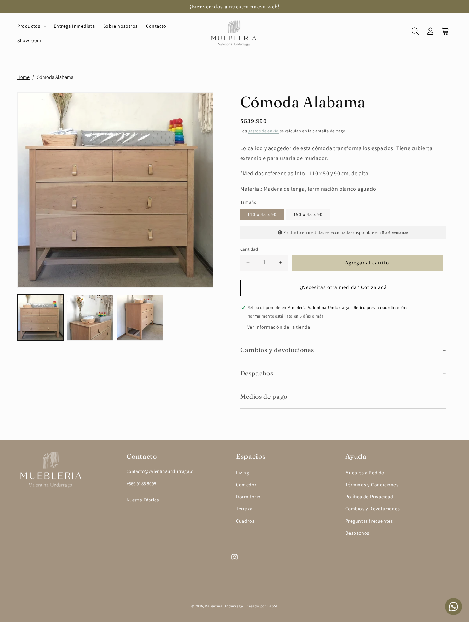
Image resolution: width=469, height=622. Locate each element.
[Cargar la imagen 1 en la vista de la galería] (40, 318)
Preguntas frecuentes (369, 521)
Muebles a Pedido (365, 472)
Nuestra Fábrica (143, 500)
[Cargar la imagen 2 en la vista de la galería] (90, 318)
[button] (31, 26)
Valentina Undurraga (224, 606)
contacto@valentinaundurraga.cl (161, 471)
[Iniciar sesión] (430, 33)
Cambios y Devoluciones (372, 508)
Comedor (246, 484)
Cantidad (249, 249)
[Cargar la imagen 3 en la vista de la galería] (140, 318)
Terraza (244, 508)
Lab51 (272, 606)
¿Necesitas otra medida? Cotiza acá (343, 287)
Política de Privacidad (369, 496)
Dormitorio (248, 496)
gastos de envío (263, 131)
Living (242, 472)
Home (23, 77)
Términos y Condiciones (372, 484)
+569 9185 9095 (141, 484)
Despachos (357, 533)
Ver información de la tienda (278, 327)
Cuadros (245, 521)
